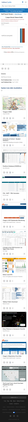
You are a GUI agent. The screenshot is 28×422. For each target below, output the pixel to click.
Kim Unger (5, 251)
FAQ (11, 401)
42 (12, 172)
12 (12, 308)
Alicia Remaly (18, 14)
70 (12, 145)
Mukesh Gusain (6, 303)
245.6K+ (23, 162)
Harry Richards (6, 168)
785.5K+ (23, 108)
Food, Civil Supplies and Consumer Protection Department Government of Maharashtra (12, 277)
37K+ (23, 379)
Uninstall (23, 409)
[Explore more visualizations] (22, 2)
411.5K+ (23, 352)
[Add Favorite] (24, 118)
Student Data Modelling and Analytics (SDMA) (13, 142)
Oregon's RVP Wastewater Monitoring (14, 220)
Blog (8, 401)
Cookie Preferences (7, 412)
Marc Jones (5, 386)
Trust (5, 401)
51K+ (23, 325)
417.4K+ (23, 135)
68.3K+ (23, 243)
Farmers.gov (5, 195)
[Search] (2, 6)
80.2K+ (23, 270)
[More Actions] (25, 14)
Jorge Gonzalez (6, 113)
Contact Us (16, 403)
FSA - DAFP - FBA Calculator (11, 193)
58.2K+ (23, 189)
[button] (10, 416)
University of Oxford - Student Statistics (11, 139)
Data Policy (5, 409)
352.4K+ (23, 216)
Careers (11, 403)
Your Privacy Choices (21, 412)
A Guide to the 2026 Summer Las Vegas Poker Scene (12, 248)
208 (13, 118)
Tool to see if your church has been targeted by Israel (13, 384)
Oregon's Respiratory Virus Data (12, 356)
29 (12, 253)
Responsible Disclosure (14, 409)
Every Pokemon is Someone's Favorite (14, 329)
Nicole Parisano (6, 330)
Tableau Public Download (10, 302)
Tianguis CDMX (7, 112)
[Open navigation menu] (25, 2)
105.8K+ (23, 297)
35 (12, 226)
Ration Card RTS (7, 274)
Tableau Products (20, 401)
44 (12, 362)
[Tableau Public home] (6, 2)
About (14, 401)
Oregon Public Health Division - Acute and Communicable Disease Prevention (12, 222)
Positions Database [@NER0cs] (12, 166)
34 (12, 335)
